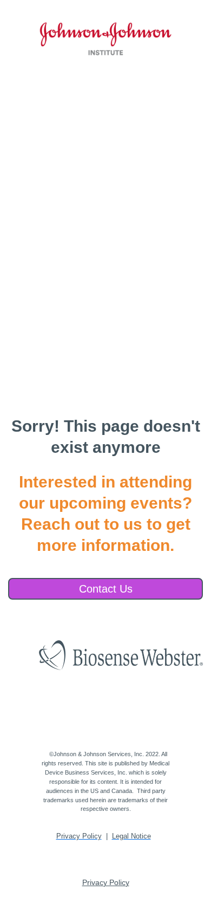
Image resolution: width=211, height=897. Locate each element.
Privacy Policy (105, 882)
